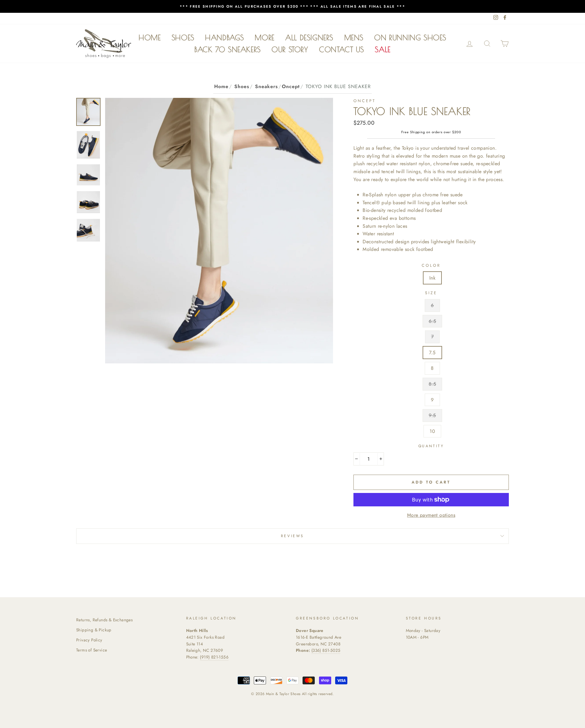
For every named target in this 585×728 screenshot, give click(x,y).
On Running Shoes (410, 37)
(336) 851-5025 (326, 650)
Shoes (183, 37)
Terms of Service (91, 650)
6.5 (432, 321)
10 (432, 431)
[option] (292, 6)
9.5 (432, 415)
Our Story (289, 49)
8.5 (432, 383)
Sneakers (266, 86)
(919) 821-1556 (214, 657)
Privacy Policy (89, 640)
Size (431, 293)
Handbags (224, 37)
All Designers (309, 37)
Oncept (291, 86)
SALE (382, 49)
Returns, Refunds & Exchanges (104, 620)
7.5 (432, 352)
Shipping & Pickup (94, 630)
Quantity (431, 446)
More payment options (431, 515)
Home (150, 37)
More (264, 37)
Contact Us (341, 49)
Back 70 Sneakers (227, 49)
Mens (353, 37)
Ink (432, 277)
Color (431, 265)
